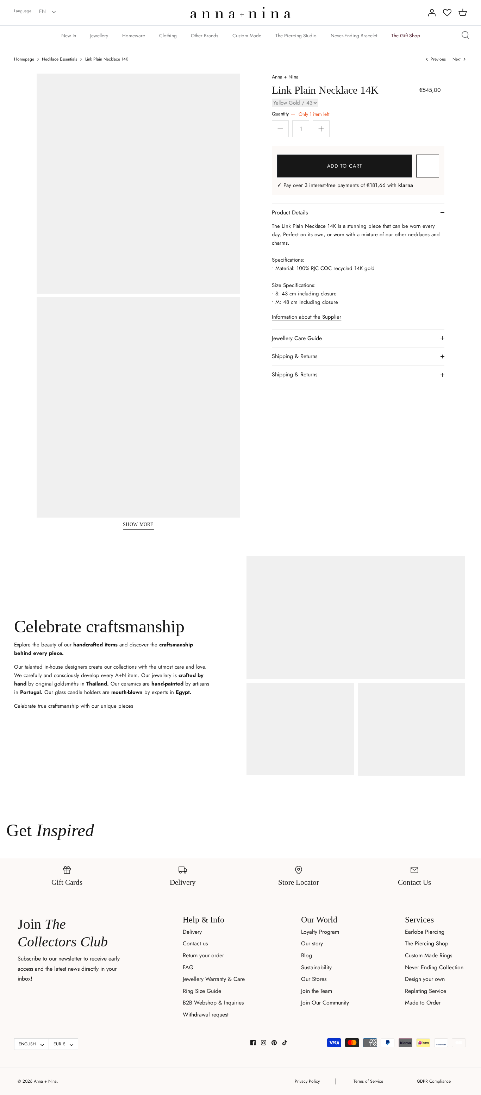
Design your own (425, 979)
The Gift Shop (405, 35)
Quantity (300, 114)
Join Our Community (325, 1003)
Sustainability (316, 967)
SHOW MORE (138, 524)
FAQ (188, 967)
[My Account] (431, 12)
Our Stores (313, 979)
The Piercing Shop (426, 943)
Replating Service (425, 991)
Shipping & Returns (294, 356)
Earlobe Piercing (424, 932)
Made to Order (423, 1003)
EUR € (59, 1044)
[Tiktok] (284, 1042)
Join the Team (316, 991)
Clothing (168, 35)
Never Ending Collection (434, 967)
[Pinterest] (274, 1042)
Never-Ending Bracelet (354, 35)
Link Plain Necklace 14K (106, 59)
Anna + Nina (285, 76)
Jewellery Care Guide (297, 338)
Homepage (24, 59)
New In (68, 35)
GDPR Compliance (434, 1081)
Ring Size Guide (202, 991)
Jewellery (99, 35)
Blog (306, 955)
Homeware (133, 35)
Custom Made (246, 35)
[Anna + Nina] (240, 12)
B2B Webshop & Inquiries (213, 1003)
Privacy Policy (307, 1081)
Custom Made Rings (428, 955)
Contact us (195, 943)
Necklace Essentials (59, 59)
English (27, 1044)
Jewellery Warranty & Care (214, 979)
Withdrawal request (206, 1014)
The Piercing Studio (296, 35)
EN (42, 11)
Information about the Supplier (306, 317)
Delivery (192, 932)
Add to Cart (344, 165)
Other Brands (204, 35)
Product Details (290, 212)
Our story (312, 943)
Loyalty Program (320, 932)
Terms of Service (368, 1081)
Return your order (203, 955)
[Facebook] (253, 1042)
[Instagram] (263, 1042)
